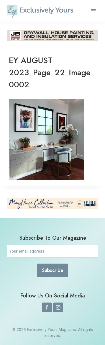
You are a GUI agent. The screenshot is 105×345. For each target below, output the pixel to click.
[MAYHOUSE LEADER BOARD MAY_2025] (52, 203)
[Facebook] (47, 307)
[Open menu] (93, 10)
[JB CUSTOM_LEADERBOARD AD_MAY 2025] (52, 35)
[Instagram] (58, 307)
